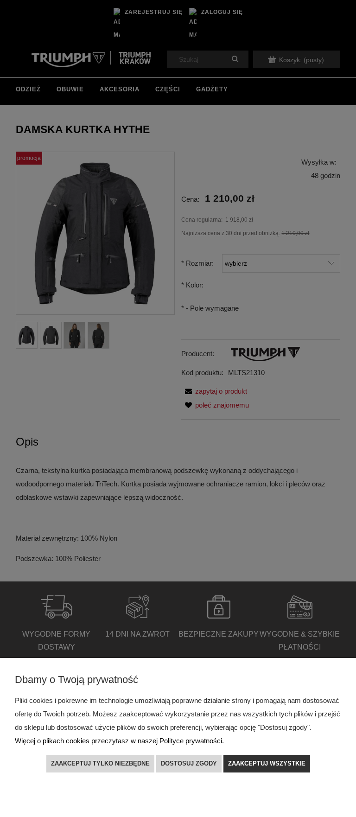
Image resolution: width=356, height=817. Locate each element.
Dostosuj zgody (189, 763)
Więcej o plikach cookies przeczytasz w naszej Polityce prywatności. (119, 741)
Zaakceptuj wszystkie (266, 763)
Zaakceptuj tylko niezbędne (100, 763)
